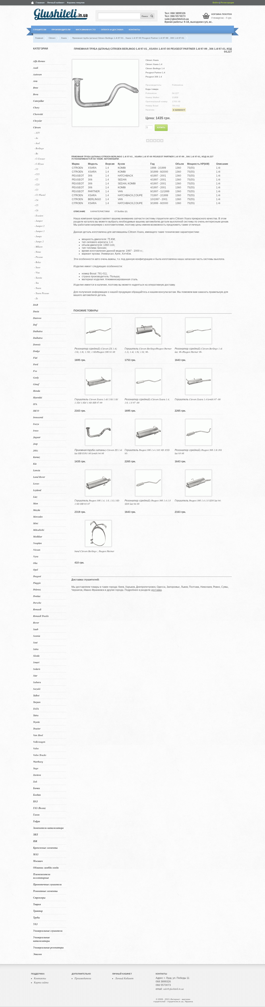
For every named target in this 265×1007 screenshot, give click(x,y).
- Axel (37, 143)
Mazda (36, 510)
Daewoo (37, 318)
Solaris (36, 669)
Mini (35, 523)
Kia (35, 463)
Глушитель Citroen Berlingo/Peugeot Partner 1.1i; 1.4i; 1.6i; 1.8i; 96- (148, 350)
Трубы (36, 917)
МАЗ (35, 854)
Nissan (36, 550)
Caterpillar (38, 101)
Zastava (37, 775)
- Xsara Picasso (41, 293)
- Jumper (38, 220)
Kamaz (36, 457)
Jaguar (37, 437)
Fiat (35, 357)
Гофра (36, 821)
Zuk (35, 781)
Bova (35, 94)
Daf (35, 324)
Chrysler (37, 121)
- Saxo (37, 267)
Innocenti (38, 417)
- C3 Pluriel (39, 194)
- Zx (36, 298)
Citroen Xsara (152, 60)
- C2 (36, 179)
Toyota (36, 722)
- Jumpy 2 (39, 241)
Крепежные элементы (45, 848)
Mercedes (38, 516)
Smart (36, 662)
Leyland (37, 490)
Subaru (37, 682)
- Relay (37, 262)
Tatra (36, 715)
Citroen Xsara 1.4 (154, 64)
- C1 (36, 169)
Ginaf (36, 384)
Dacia (36, 311)
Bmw (35, 87)
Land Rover (39, 477)
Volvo (36, 748)
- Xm (36, 282)
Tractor (37, 728)
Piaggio (37, 583)
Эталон (37, 954)
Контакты (134, 30)
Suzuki (36, 689)
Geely (36, 377)
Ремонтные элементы (45, 891)
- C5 (36, 205)
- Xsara (37, 288)
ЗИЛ (35, 834)
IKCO (36, 410)
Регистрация (227, 2)
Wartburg (38, 761)
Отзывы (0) (120, 211)
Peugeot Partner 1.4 (155, 72)
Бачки (36, 788)
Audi (35, 68)
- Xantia (38, 277)
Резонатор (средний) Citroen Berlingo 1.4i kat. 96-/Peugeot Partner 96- (198, 350)
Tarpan (37, 702)
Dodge (36, 351)
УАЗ (35, 924)
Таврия (37, 904)
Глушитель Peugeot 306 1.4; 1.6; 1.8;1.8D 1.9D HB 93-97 (97, 502)
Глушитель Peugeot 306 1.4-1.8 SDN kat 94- (198, 500)
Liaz (35, 497)
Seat (35, 642)
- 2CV (37, 132)
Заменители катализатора (48, 828)
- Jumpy (38, 236)
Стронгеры (39, 897)
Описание (79, 211)
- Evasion (38, 215)
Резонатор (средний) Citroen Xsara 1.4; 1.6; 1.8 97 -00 (147, 401)
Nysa (35, 556)
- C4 (36, 200)
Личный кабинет (55, 2)
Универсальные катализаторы (41, 939)
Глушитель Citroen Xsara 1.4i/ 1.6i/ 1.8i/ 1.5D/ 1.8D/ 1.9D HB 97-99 (96, 401)
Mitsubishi (38, 530)
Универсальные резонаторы (48, 947)
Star (35, 675)
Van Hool (38, 735)
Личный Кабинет (124, 978)
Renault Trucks (41, 616)
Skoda (36, 655)
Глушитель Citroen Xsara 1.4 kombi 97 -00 (197, 399)
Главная (40, 2)
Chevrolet (38, 114)
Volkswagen (39, 742)
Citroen (37, 127)
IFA (35, 404)
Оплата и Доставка (112, 30)
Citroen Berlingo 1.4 (155, 68)
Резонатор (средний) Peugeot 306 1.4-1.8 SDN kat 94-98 (148, 502)
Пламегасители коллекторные (41, 876)
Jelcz (35, 450)
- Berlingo (39, 148)
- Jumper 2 (39, 225)
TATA (36, 708)
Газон (36, 814)
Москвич (38, 861)
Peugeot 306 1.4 (154, 77)
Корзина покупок (75, 2)
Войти (216, 2)
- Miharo (38, 246)
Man (35, 503)
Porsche (37, 602)
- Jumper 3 (39, 231)
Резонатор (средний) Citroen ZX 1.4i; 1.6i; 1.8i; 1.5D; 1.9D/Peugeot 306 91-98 (96, 350)
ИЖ (35, 841)
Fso (35, 371)
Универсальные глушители (48, 930)
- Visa (37, 272)
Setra (36, 649)
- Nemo (37, 251)
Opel (35, 569)
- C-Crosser (39, 158)
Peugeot (37, 576)
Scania (36, 636)
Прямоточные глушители (47, 884)
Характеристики (100, 211)
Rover (36, 622)
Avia (35, 81)
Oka (35, 563)
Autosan (37, 74)
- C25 (37, 184)
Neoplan (37, 543)
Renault (37, 609)
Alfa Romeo (39, 61)
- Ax (36, 137)
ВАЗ (35, 801)
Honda (36, 391)
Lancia (36, 470)
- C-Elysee (39, 163)
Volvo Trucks (39, 755)
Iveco (36, 430)
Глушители (39, 30)
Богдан (37, 795)
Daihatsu (38, 331)
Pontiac (37, 596)
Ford (35, 364)
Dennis (37, 344)
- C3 (36, 189)
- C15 (37, 174)
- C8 (36, 210)
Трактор (38, 911)
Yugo (35, 768)
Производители (61, 30)
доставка (156, 590)
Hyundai (37, 397)
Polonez (37, 589)
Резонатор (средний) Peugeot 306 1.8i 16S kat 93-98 (198, 451)
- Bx (36, 153)
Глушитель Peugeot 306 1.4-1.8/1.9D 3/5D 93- (147, 451)
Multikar (37, 536)
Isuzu (36, 424)
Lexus (36, 483)
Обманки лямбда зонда (46, 867)
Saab (35, 629)
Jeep (35, 444)
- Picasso (38, 256)
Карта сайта (41, 982)
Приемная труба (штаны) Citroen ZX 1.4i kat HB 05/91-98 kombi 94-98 (98, 451)
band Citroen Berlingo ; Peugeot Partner (94, 551)
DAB (35, 304)
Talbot (36, 695)
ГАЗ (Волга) (39, 808)
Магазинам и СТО (86, 30)
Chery (36, 107)
